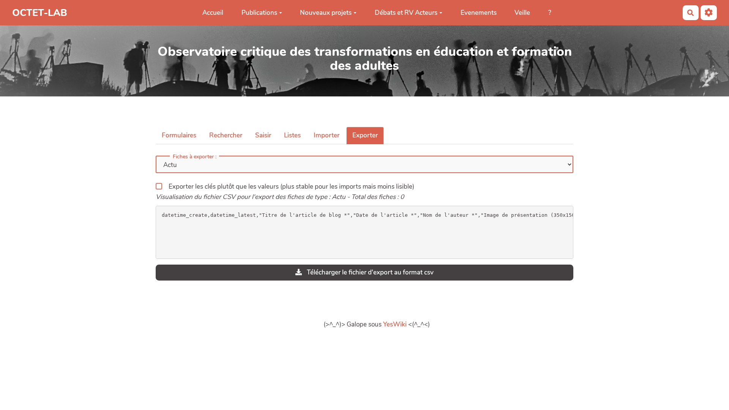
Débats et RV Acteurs (406, 12)
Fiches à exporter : (194, 156)
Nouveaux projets (326, 12)
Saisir (263, 135)
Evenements (479, 12)
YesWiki (395, 324)
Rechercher (225, 135)
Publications (259, 12)
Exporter (365, 135)
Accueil (212, 12)
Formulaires (179, 135)
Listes (292, 135)
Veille (522, 12)
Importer (326, 135)
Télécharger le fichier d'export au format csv (369, 272)
